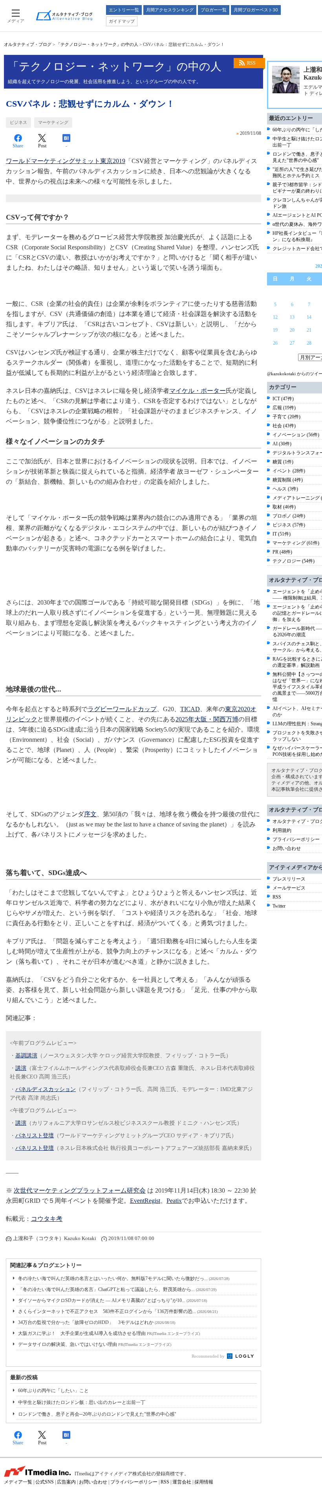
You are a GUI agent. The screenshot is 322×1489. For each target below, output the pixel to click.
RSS (251, 63)
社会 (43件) (284, 426)
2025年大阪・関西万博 (207, 719)
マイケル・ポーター (197, 390)
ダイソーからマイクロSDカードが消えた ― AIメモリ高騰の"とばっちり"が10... (112, 1300)
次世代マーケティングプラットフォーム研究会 (80, 1190)
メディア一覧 (18, 1482)
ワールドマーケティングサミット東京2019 (65, 161)
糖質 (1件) (283, 462)
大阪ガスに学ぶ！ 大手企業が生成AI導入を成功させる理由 (109, 1333)
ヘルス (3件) (285, 489)
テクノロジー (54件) (294, 561)
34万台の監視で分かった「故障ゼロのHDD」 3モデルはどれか (96, 1322)
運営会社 (181, 1482)
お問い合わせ (287, 848)
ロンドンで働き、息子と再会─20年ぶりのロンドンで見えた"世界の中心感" (97, 1414)
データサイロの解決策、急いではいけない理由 (94, 1344)
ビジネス (18, 122)
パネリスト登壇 (34, 1136)
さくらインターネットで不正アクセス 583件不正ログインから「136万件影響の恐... (118, 1311)
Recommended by (209, 1356)
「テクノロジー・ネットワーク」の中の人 (97, 44)
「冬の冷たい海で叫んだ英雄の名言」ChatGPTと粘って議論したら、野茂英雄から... (117, 1289)
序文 (90, 814)
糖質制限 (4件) (288, 480)
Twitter (279, 906)
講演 (20, 1068)
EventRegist (145, 1200)
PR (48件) (282, 552)
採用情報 (203, 1482)
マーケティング (53, 122)
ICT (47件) (283, 398)
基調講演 (26, 1056)
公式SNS (44, 1482)
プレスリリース (289, 879)
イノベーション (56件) (296, 435)
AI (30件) (282, 444)
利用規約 (282, 830)
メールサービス (289, 888)
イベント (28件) (289, 471)
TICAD (190, 709)
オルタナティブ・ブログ (27, 44)
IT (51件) (282, 534)
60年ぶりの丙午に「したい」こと (53, 1390)
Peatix (174, 1200)
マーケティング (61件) (296, 543)
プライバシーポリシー (296, 839)
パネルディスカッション (45, 1089)
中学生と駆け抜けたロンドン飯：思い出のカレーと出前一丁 (81, 1402)
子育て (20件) (286, 416)
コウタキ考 (46, 1218)
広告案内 (66, 1482)
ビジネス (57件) (289, 525)
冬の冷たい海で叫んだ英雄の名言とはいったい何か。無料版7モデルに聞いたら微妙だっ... (123, 1278)
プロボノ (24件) (289, 516)
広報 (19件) (284, 407)
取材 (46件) (284, 507)
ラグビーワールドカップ (122, 709)
